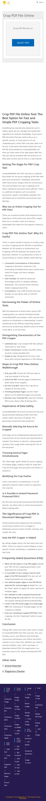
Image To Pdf (37, 697)
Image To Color (28, 761)
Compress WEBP (8, 736)
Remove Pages (7, 774)
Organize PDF (7, 765)
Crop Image (28, 695)
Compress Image (8, 700)
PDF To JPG (17, 760)
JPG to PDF (16, 747)
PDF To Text (17, 766)
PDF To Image (38, 732)
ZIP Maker (27, 743)
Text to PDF (17, 772)
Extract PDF (6, 783)
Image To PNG (17, 707)
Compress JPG (8, 709)
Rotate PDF (37, 724)
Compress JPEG (8, 718)
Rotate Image (27, 714)
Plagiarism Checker (15, 671)
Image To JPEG (17, 716)
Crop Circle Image (28, 722)
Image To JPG (16, 698)
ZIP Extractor (28, 737)
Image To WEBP (17, 725)
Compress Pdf (39, 706)
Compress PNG (8, 727)
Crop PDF (7, 756)
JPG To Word (17, 753)
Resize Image (27, 704)
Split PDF (7, 750)
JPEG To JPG (17, 732)
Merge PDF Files (38, 715)
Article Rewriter (13, 665)
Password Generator (28, 752)
